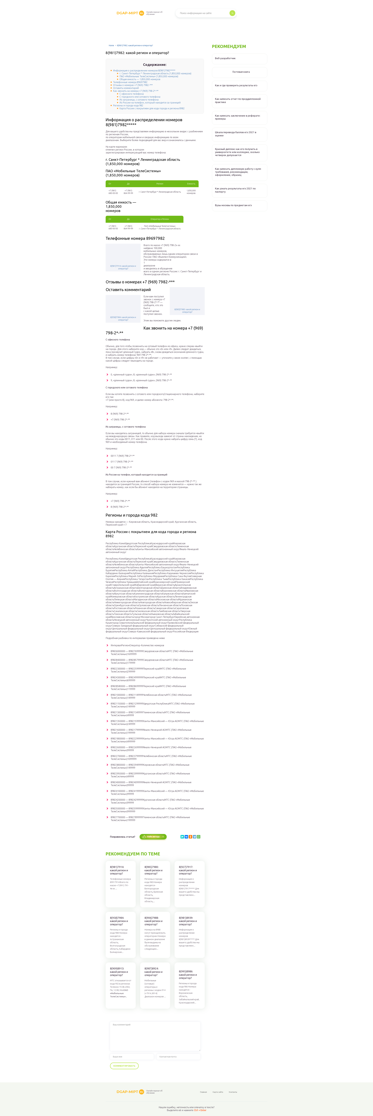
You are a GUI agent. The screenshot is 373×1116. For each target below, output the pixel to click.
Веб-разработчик (225, 58)
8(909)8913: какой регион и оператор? (119, 971)
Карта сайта (218, 1092)
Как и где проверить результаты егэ (236, 85)
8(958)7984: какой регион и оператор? (123, 318)
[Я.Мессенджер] (182, 836)
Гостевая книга (241, 71)
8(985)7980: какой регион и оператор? (187, 310)
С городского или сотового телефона (139, 96)
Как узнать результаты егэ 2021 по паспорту (235, 190)
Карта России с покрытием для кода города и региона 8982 (152, 108)
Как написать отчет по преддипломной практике (238, 100)
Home (111, 45)
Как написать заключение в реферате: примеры (237, 117)
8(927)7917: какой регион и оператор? (188, 870)
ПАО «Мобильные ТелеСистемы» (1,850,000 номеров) (148, 76)
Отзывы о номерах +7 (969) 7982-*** (133, 85)
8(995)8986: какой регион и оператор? (188, 974)
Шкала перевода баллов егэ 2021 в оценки (235, 134)
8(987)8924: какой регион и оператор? (153, 971)
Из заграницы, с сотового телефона (139, 99)
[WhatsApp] (198, 836)
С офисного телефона (131, 94)
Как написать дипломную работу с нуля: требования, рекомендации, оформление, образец (238, 171)
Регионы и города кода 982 (128, 105)
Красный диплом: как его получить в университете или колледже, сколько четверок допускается (237, 152)
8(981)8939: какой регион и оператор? (188, 921)
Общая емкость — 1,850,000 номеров (139, 79)
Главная (203, 1092)
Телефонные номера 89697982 (130, 82)
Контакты (233, 1092)
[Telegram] (194, 836)
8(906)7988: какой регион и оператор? (153, 921)
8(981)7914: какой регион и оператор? (123, 267)
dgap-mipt (130, 13)
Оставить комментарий (126, 88)
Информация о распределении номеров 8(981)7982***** (144, 70)
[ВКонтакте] (186, 836)
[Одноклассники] (190, 836)
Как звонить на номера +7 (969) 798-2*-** (135, 91)
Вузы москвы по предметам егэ (233, 205)
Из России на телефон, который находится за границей (150, 102)
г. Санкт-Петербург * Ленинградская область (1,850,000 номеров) (155, 73)
